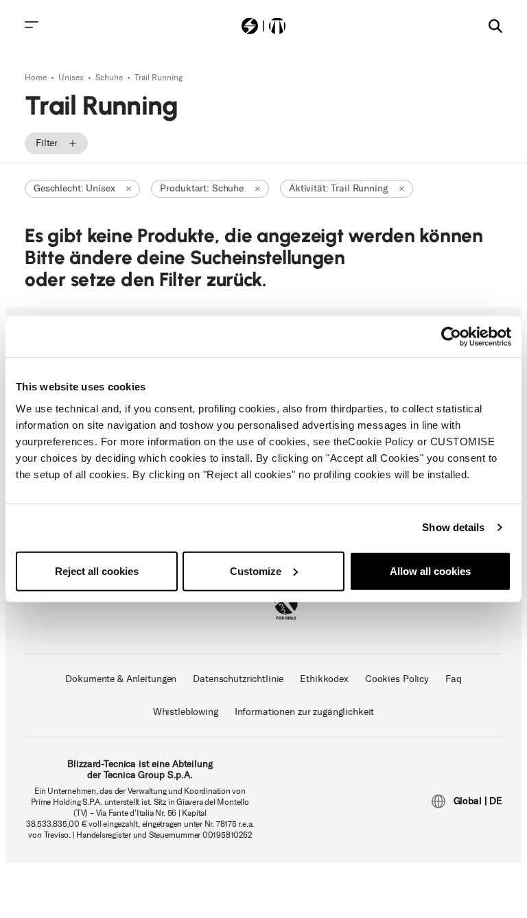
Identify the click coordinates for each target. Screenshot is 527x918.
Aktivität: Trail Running (338, 188)
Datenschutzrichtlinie (238, 679)
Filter (47, 143)
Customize (255, 570)
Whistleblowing (185, 712)
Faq (453, 679)
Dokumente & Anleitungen (120, 679)
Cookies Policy (397, 679)
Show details (453, 527)
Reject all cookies (97, 570)
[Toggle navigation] (31, 25)
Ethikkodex (324, 679)
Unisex (72, 77)
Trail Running (158, 77)
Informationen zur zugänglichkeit (305, 712)
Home (37, 77)
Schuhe (110, 77)
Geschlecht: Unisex (74, 188)
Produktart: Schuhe (201, 188)
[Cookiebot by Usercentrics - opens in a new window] (451, 337)
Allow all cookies (430, 570)
